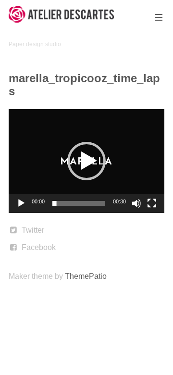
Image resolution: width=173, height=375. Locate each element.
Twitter (33, 230)
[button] (86, 161)
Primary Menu (158, 17)
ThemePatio (86, 276)
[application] (86, 161)
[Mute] (136, 203)
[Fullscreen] (152, 203)
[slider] (78, 203)
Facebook (39, 247)
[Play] (21, 203)
